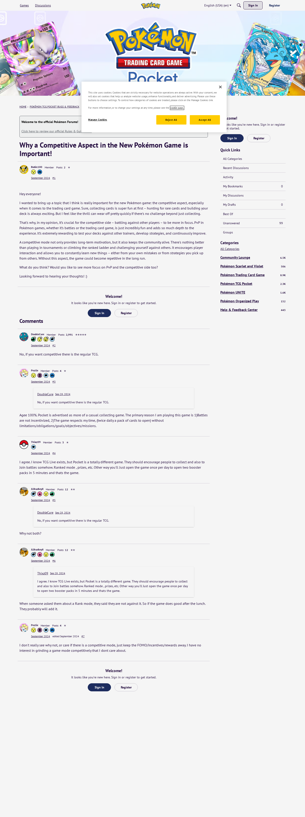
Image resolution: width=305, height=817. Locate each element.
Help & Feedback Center (253, 309)
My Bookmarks (253, 186)
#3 (54, 381)
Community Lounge (253, 257)
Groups (228, 232)
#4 (54, 453)
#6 (54, 560)
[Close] (220, 87)
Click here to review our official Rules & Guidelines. (56, 131)
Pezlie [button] (34, 370)
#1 (54, 178)
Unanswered (253, 223)
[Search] (239, 5)
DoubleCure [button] (37, 334)
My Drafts (253, 205)
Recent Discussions (236, 168)
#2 (54, 345)
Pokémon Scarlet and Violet (253, 266)
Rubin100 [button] (36, 167)
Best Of (228, 214)
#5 (54, 500)
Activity (228, 177)
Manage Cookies (97, 119)
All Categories (232, 159)
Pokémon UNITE (253, 292)
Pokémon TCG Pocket (253, 283)
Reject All (171, 120)
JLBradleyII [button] (37, 489)
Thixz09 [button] (36, 442)
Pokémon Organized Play (253, 301)
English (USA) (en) (216, 5)
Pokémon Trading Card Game (253, 275)
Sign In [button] (99, 313)
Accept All (205, 120)
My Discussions (233, 195)
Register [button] (126, 313)
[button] (23, 169)
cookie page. (177, 108)
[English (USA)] (150, 5)
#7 (83, 636)
